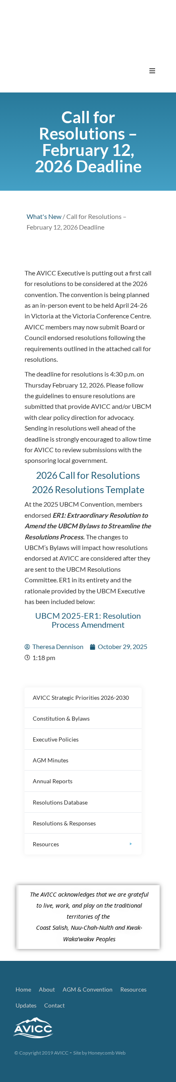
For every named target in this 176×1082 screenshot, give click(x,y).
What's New (44, 216)
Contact (54, 1005)
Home (23, 989)
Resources (133, 989)
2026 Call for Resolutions (88, 475)
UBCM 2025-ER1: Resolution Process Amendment (88, 620)
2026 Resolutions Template (88, 489)
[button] (152, 70)
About (47, 989)
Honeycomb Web (107, 1053)
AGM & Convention (88, 989)
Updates (26, 1005)
